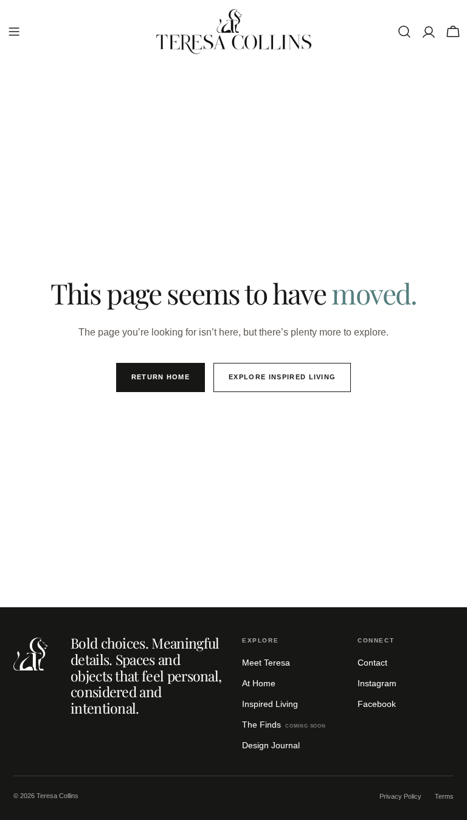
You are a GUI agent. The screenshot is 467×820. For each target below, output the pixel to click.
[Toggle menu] (14, 31)
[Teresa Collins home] (30, 654)
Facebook (377, 704)
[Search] (404, 31)
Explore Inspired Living (282, 377)
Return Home (160, 377)
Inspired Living (270, 704)
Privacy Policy (400, 796)
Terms (444, 796)
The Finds (284, 724)
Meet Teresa (266, 662)
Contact (372, 662)
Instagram (377, 683)
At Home (258, 683)
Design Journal (271, 745)
